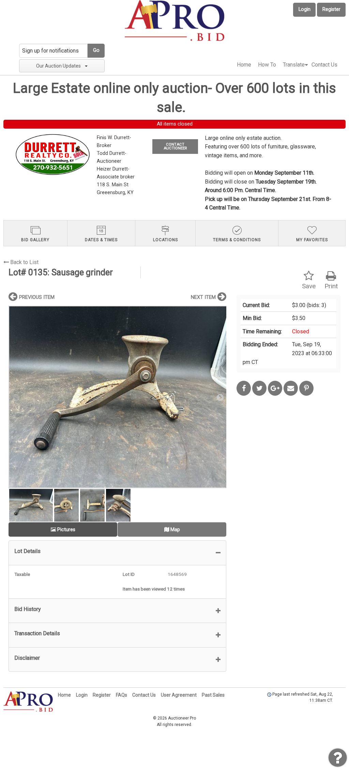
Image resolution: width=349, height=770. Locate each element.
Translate (294, 64)
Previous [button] (15, 397)
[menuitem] (244, 65)
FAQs (121, 695)
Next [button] (219, 397)
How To (267, 64)
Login (304, 9)
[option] (117, 397)
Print (331, 286)
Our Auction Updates (58, 66)
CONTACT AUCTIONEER (175, 146)
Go (96, 50)
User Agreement (179, 695)
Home (244, 64)
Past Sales (213, 695)
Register (331, 9)
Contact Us (324, 64)
